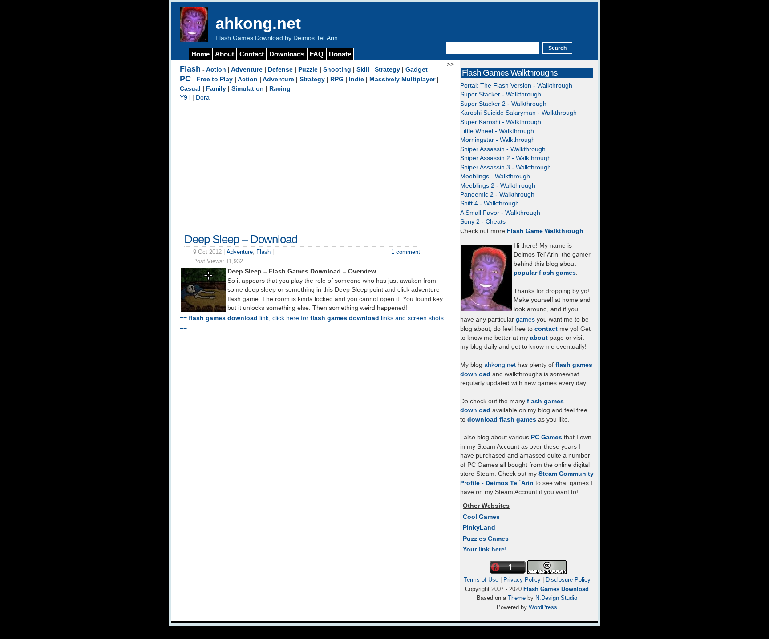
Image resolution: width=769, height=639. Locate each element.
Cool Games (481, 517)
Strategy (387, 69)
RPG (337, 79)
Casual (190, 88)
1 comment (405, 252)
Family (216, 88)
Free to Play (215, 79)
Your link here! (485, 549)
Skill (362, 69)
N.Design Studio (556, 598)
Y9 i (185, 97)
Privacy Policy (522, 579)
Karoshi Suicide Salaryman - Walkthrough (518, 112)
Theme (517, 598)
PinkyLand (479, 527)
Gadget (416, 69)
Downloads (286, 54)
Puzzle (308, 69)
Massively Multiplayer (402, 79)
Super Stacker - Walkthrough (500, 94)
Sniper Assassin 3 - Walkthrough (505, 167)
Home (200, 54)
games (525, 319)
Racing (280, 88)
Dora (203, 97)
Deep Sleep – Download (240, 239)
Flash (190, 68)
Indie (356, 79)
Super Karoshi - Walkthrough (500, 122)
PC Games (546, 437)
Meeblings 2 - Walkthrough (497, 185)
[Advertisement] (313, 165)
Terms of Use (481, 579)
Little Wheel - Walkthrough (497, 131)
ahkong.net (258, 23)
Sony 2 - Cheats (483, 221)
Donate (340, 54)
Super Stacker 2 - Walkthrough (503, 103)
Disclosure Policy (568, 579)
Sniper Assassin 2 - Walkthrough (505, 158)
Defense (280, 69)
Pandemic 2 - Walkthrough (497, 194)
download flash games (501, 419)
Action (216, 69)
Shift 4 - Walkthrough (489, 203)
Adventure (247, 69)
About (224, 54)
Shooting (337, 69)
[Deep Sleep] (203, 310)
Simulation (247, 88)
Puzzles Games (486, 538)
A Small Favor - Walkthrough (500, 212)
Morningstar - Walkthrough (497, 140)
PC (185, 78)
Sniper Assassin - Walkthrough (503, 149)
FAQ (317, 54)
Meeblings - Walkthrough (495, 176)
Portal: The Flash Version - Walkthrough (516, 85)
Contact (251, 54)
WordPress (543, 607)
